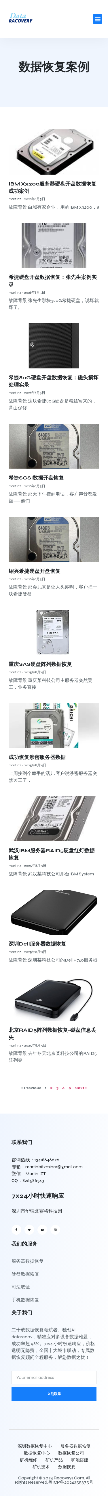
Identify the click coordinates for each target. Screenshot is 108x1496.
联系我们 (22, 1142)
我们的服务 (24, 1244)
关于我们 (22, 1312)
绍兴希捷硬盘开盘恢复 (34, 571)
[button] (97, 19)
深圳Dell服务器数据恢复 (37, 944)
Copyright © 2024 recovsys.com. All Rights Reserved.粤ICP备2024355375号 (54, 1480)
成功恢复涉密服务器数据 (37, 757)
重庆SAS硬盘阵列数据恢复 (40, 664)
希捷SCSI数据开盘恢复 (36, 478)
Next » (81, 1088)
